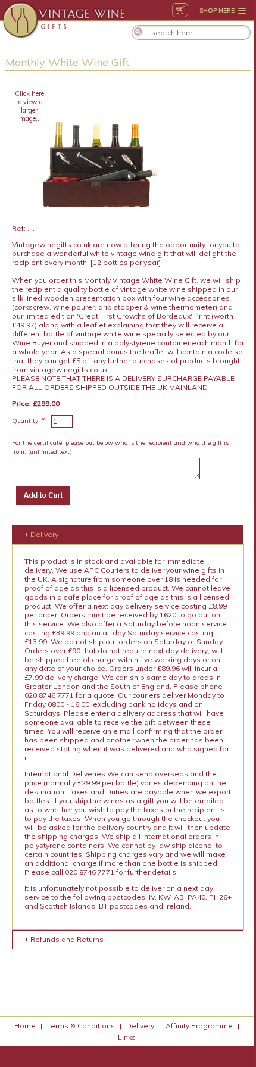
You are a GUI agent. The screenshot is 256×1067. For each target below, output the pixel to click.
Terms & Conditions (81, 1025)
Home (25, 1025)
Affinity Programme (199, 1025)
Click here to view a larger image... (29, 106)
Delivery (140, 1025)
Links (127, 1036)
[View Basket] (180, 10)
